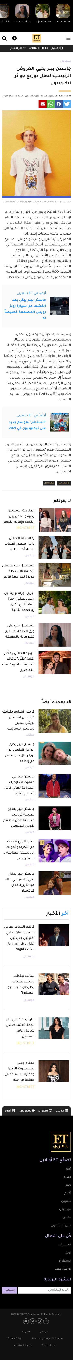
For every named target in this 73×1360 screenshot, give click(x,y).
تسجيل (9, 1290)
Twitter (33, 1321)
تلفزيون (66, 1201)
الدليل (55, 48)
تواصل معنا (63, 1269)
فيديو (14, 38)
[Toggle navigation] (68, 38)
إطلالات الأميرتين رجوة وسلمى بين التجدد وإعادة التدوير (18, 516)
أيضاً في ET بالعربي (31, 293)
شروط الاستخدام (23, 1345)
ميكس (29, 556)
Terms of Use (49, 1345)
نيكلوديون (49, 483)
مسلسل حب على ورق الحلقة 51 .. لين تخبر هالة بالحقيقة (19, 631)
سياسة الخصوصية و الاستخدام (47, 1338)
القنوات (43, 1111)
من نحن (44, 1332)
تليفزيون (65, 61)
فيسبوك (65, 1245)
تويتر (68, 1253)
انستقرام (65, 1261)
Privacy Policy (14, 1338)
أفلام (8, 1111)
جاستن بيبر (64, 483)
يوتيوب (26, 1321)
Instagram (39, 1321)
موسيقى (28, 676)
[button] (67, 104)
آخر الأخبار (16, 48)
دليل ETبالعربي (61, 1225)
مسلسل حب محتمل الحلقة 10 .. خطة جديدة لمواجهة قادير (18, 571)
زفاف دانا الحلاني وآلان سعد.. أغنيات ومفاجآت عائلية (19, 544)
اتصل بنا (26, 1332)
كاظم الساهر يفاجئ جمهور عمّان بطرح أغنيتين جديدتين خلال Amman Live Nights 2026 (19, 938)
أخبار (68, 1169)
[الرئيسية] (36, 38)
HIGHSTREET (40, 48)
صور (68, 1185)
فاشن (67, 1217)
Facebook (46, 1321)
